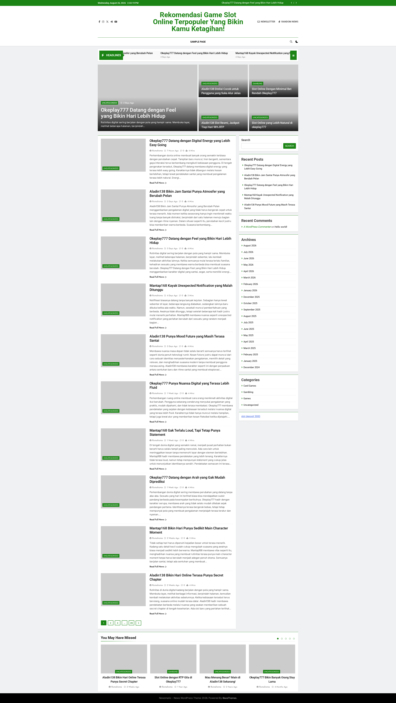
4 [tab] (290, 638)
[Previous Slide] (291, 3)
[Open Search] (291, 41)
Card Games (249, 385)
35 (131, 623)
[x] (107, 22)
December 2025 (251, 297)
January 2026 (250, 290)
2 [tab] (282, 638)
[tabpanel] (124, 667)
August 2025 (249, 316)
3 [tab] (286, 638)
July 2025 (248, 322)
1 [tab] (278, 638)
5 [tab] (294, 638)
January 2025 (250, 361)
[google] (112, 22)
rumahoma (157, 150)
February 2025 (250, 354)
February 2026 (250, 284)
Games (247, 398)
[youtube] (116, 22)
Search (245, 140)
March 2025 (249, 348)
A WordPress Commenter (257, 226)
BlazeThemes (230, 698)
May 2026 (248, 264)
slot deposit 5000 (250, 416)
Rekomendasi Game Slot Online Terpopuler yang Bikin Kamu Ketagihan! (198, 22)
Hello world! (281, 226)
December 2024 (251, 367)
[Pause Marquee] (293, 55)
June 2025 (248, 329)
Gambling (257, 83)
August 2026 (249, 245)
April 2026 (248, 271)
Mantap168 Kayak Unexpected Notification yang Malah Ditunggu (243, 53)
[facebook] (99, 22)
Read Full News (157, 182)
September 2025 (251, 309)
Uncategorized (109, 103)
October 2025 (250, 303)
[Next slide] (296, 3)
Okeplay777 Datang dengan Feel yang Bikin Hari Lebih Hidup (252, 3)
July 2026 (248, 252)
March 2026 (249, 277)
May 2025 (248, 335)
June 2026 (248, 258)
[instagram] (103, 22)
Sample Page (198, 41)
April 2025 (248, 341)
